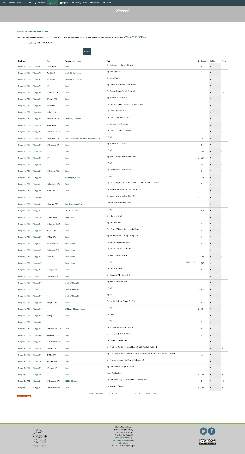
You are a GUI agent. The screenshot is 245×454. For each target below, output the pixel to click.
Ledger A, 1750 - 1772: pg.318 (29, 66)
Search (53, 3)
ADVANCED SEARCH (133, 37)
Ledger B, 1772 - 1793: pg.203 (29, 354)
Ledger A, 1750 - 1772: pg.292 (29, 164)
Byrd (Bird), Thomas (73, 72)
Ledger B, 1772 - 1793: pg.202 (29, 348)
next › (148, 393)
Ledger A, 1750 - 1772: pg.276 (29, 243)
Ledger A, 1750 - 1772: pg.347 (29, 341)
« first (90, 393)
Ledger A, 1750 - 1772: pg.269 (29, 223)
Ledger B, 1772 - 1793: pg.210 (29, 381)
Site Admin (123, 443)
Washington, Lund (72, 177)
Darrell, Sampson (72, 138)
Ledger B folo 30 (128, 196)
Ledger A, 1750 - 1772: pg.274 (29, 237)
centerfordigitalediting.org (123, 440)
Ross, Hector (70, 243)
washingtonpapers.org (123, 437)
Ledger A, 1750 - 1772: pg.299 (29, 184)
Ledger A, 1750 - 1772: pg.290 (29, 151)
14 (131, 393)
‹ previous (99, 393)
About (28, 3)
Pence (224, 61)
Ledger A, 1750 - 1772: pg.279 (29, 282)
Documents (40, 3)
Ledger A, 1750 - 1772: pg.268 (29, 217)
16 (139, 393)
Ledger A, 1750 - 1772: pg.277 (29, 269)
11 (120, 393)
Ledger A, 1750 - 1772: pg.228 (29, 118)
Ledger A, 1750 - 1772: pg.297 (29, 177)
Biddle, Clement (71, 381)
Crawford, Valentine (73, 118)
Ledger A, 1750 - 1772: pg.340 (29, 315)
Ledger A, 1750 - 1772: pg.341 (29, 322)
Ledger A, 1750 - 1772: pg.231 (29, 125)
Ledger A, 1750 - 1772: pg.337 (29, 105)
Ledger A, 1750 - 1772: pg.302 (29, 190)
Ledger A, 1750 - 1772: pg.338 (29, 309)
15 (135, 393)
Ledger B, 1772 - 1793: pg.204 (29, 361)
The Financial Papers (13, 3)
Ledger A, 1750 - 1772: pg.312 (29, 210)
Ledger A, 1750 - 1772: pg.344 (29, 328)
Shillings (213, 61)
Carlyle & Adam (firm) (74, 204)
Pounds (204, 61)
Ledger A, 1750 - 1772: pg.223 (29, 112)
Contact (108, 3)
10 (116, 393)
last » (155, 393)
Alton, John (69, 217)
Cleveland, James (71, 210)
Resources (95, 3)
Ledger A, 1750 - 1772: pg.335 (29, 85)
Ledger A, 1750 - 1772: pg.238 (29, 144)
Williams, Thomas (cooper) (75, 309)
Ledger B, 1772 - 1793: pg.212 (29, 387)
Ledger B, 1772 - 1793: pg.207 (29, 374)
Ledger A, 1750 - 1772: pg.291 (29, 157)
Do (130, 202)
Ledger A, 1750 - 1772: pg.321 (29, 72)
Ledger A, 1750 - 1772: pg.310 (29, 204)
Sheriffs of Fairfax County (90, 138)
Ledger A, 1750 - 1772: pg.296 (29, 171)
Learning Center (80, 3)
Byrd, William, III (72, 282)
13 (127, 393)
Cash (67, 66)
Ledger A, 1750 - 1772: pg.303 (29, 197)
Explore (65, 3)
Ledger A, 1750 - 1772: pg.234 (29, 131)
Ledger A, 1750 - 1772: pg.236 (29, 138)
